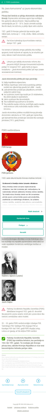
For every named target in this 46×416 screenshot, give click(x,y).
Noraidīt (23, 232)
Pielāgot (22, 225)
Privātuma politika (33, 407)
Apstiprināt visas (23, 218)
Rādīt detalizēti (33, 211)
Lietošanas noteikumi (20, 407)
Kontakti (9, 407)
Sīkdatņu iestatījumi (23, 411)
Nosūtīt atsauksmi (23, 392)
